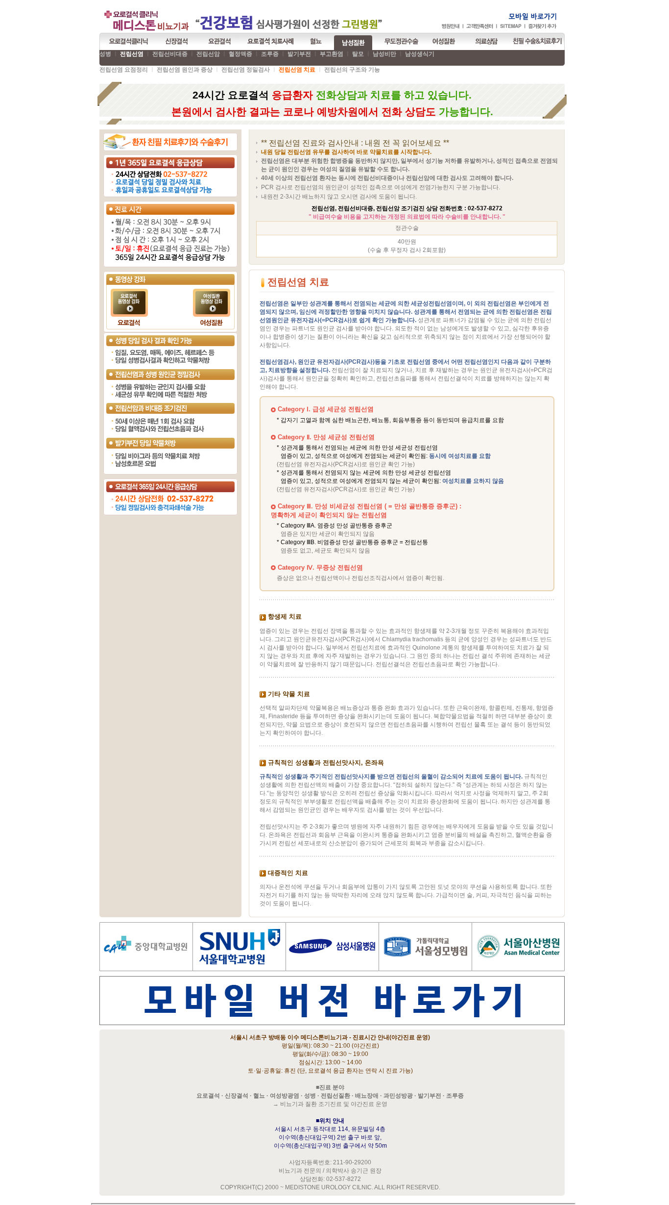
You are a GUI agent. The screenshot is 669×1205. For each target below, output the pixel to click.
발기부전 (299, 53)
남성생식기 (419, 53)
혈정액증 (240, 53)
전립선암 (208, 53)
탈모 (358, 53)
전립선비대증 (170, 53)
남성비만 (384, 53)
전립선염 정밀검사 (245, 69)
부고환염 (331, 53)
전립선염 (131, 53)
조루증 (270, 53)
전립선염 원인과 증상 (185, 69)
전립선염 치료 (297, 69)
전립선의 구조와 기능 (352, 69)
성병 (105, 53)
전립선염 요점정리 (123, 69)
